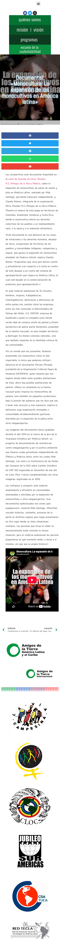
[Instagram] (35, 13)
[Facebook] (25, 13)
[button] (38, 3)
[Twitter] (30, 13)
